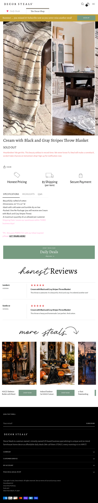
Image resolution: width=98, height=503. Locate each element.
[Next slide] (92, 365)
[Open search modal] (82, 4)
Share (9, 167)
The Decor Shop (38, 11)
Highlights (28, 194)
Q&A (40, 194)
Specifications (11, 194)
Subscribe (90, 423)
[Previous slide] (6, 365)
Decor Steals (19, 481)
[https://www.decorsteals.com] (49, 252)
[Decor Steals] (18, 4)
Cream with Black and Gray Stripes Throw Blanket (51, 289)
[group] (49, 291)
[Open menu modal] (93, 4)
